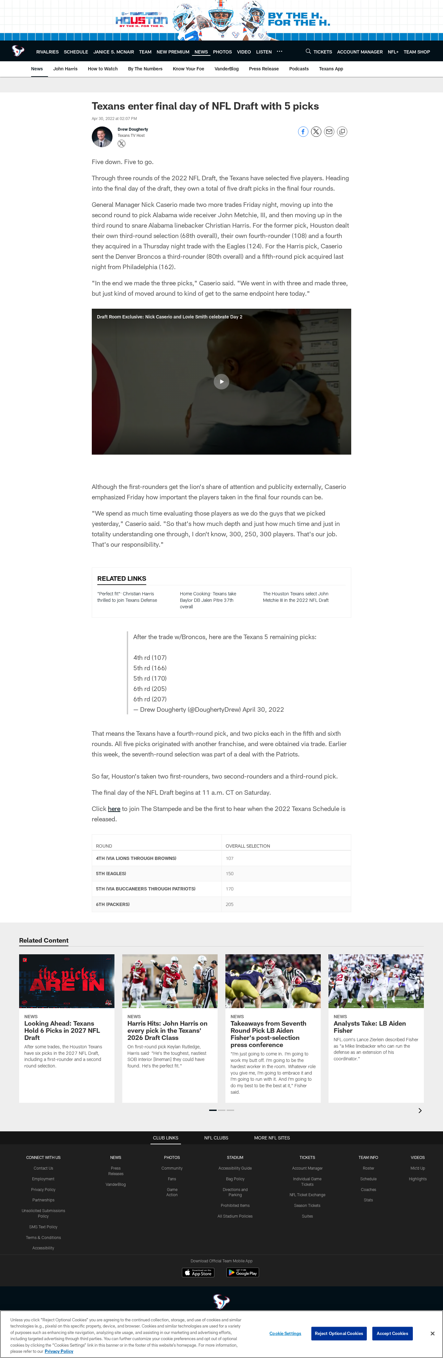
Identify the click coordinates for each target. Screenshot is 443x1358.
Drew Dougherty (133, 129)
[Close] (432, 1334)
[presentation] (421, 1111)
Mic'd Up (418, 1168)
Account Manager (307, 1168)
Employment (43, 1178)
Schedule (368, 1178)
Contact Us (43, 1168)
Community (172, 1168)
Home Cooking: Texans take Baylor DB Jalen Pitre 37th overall (208, 600)
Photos (172, 1157)
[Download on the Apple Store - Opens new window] (198, 1273)
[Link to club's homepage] (18, 51)
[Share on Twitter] (316, 135)
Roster (368, 1168)
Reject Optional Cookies (339, 1333)
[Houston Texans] (221, 1303)
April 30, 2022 (263, 709)
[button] (221, 381)
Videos (418, 1157)
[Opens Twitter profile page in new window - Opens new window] (122, 144)
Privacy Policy (43, 1189)
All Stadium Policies (235, 1216)
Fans (172, 1178)
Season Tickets (307, 1205)
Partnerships (43, 1199)
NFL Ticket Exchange (307, 1194)
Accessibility (43, 1247)
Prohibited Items (235, 1205)
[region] (221, 1334)
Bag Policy (235, 1178)
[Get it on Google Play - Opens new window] (242, 1276)
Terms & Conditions (43, 1237)
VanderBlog (116, 1184)
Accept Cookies (392, 1333)
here (114, 808)
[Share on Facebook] (303, 135)
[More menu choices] (279, 51)
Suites (307, 1216)
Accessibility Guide (235, 1168)
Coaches (368, 1189)
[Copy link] (342, 131)
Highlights (418, 1178)
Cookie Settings (285, 1333)
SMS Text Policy (43, 1226)
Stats (368, 1199)
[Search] (308, 51)
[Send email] (329, 135)
